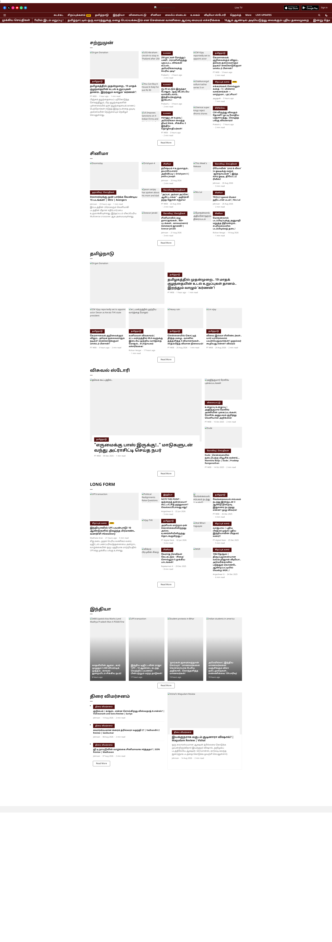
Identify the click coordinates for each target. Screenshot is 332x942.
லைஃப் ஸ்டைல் (175, 15)
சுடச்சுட (58, 15)
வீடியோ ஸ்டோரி (215, 15)
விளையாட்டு (137, 15)
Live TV (238, 7)
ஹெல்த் (235, 15)
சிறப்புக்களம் (76, 15)
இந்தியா (119, 15)
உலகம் (195, 15)
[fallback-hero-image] (114, 64)
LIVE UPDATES (264, 15)
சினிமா (156, 15)
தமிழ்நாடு (102, 15)
